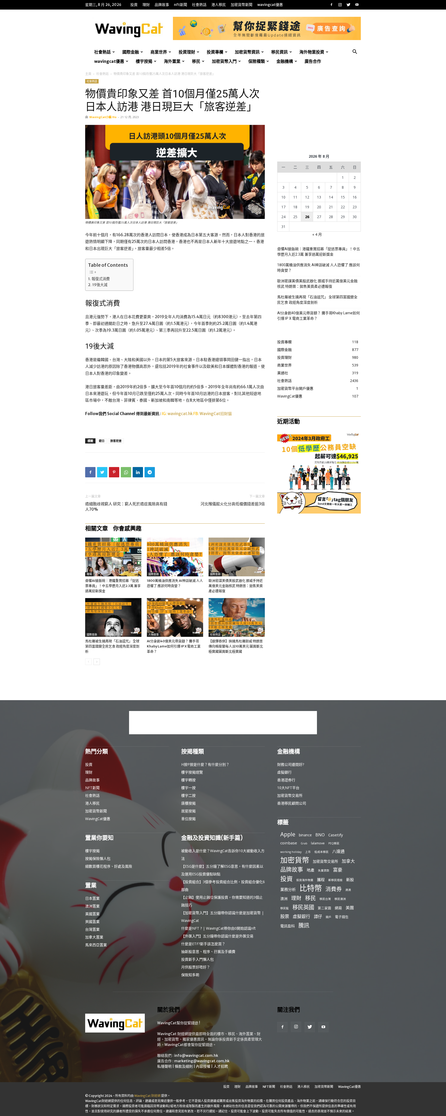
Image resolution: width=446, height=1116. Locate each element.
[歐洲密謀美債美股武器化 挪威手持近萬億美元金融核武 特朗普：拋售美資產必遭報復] (237, 557)
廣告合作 (313, 61)
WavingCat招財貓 (216, 413)
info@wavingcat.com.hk (196, 1055)
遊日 (102, 441)
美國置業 (92, 913)
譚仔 (318, 916)
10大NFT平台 (288, 787)
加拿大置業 (94, 937)
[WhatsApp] (126, 472)
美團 (350, 908)
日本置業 (92, 898)
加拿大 (348, 861)
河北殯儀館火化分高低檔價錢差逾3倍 (233, 503)
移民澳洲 (340, 899)
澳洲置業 (92, 906)
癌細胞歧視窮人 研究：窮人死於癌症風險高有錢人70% (126, 506)
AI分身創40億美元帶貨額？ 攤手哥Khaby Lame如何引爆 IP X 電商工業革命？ (174, 646)
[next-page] (96, 662)
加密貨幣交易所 (289, 795)
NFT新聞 (180, 4)
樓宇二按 (188, 795)
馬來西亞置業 (96, 944)
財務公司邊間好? (290, 764)
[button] (354, 52)
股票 (284, 916)
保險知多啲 (190, 974)
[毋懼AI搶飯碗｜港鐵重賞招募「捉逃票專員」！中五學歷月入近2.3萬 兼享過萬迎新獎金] (113, 557)
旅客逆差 (116, 441)
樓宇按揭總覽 (192, 772)
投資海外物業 (304, 880)
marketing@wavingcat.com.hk (201, 1061)
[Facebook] (331, 4)
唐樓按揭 (188, 803)
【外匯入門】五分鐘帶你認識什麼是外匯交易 (217, 936)
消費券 (333, 889)
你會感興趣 (127, 528)
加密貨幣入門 (224, 61)
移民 (196, 61)
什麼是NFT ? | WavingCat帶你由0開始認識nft (218, 928)
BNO (320, 835)
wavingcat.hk (180, 413)
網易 (338, 907)
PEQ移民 (333, 843)
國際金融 (130, 52)
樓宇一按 (188, 787)
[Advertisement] (319, 111)
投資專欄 (215, 52)
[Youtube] (357, 4)
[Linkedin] (138, 472)
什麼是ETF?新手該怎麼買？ (203, 943)
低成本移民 (321, 852)
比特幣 (310, 888)
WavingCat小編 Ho (102, 117)
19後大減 (99, 284)
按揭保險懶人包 (97, 858)
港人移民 (218, 4)
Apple (287, 834)
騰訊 (303, 925)
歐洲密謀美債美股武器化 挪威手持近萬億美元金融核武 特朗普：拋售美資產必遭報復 (236, 585)
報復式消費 (101, 279)
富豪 (337, 869)
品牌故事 (162, 4)
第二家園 (324, 908)
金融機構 (284, 61)
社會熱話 (199, 4)
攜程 (321, 879)
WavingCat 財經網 (147, 1096)
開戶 (328, 917)
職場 (89, 574)
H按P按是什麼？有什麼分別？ (205, 764)
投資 (134, 4)
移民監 (284, 908)
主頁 (88, 74)
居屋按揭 (188, 810)
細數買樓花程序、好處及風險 (108, 866)
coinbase (288, 842)
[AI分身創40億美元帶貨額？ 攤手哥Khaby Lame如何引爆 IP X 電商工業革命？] (175, 617)
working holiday (290, 852)
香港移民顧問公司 (291, 803)
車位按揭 (188, 818)
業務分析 (288, 889)
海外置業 (172, 61)
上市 (308, 852)
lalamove (318, 843)
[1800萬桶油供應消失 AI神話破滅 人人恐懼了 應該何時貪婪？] (175, 557)
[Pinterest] (114, 472)
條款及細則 (184, 1066)
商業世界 (158, 52)
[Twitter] (348, 4)
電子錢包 (341, 916)
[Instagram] (340, 4)
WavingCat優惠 (270, 4)
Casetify (335, 834)
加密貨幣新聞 (241, 4)
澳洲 (284, 898)
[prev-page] (88, 662)
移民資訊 (279, 52)
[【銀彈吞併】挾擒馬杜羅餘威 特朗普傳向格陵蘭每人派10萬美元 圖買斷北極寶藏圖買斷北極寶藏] (237, 617)
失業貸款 (323, 870)
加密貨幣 (294, 860)
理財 (146, 4)
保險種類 (256, 61)
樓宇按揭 (144, 61)
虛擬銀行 (284, 772)
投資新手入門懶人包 (197, 959)
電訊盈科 (287, 925)
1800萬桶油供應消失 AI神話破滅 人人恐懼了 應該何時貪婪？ (318, 267)
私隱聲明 (164, 1066)
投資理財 (187, 52)
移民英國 (303, 907)
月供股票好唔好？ (195, 967)
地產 (310, 870)
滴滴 (348, 890)
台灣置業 (92, 929)
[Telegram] (150, 472)
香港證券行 (286, 779)
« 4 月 (317, 234)
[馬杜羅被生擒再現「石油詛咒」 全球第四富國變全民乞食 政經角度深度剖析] (113, 617)
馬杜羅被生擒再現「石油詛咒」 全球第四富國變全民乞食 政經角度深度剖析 (112, 646)
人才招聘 (220, 1066)
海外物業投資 (311, 52)
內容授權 (203, 1066)
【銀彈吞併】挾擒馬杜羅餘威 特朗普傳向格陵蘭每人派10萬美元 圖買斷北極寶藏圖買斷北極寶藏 (236, 646)
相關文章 (96, 528)
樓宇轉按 (188, 779)
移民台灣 (325, 899)
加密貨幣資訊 (247, 52)
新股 (350, 879)
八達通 (338, 851)
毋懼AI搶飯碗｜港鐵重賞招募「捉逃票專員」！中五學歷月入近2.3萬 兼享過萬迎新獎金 (113, 585)
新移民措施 (335, 880)
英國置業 (92, 921)
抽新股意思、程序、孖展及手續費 (208, 951)
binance (305, 834)
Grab (304, 843)
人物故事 (153, 634)
